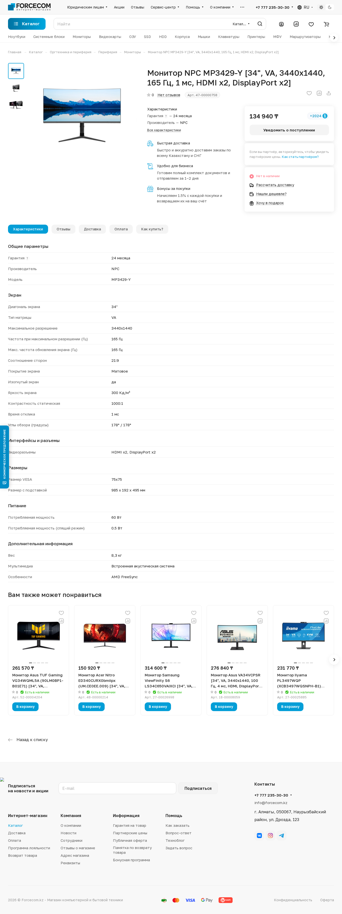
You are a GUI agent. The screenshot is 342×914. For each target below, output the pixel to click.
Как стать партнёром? (300, 157)
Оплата (121, 229)
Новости (68, 833)
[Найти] (260, 24)
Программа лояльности (29, 848)
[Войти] (281, 23)
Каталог (15, 825)
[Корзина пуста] (326, 23)
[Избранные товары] (311, 23)
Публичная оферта (130, 840)
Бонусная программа (131, 860)
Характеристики (28, 229)
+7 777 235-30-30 (272, 7)
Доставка (92, 229)
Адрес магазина (75, 855)
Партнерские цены (130, 833)
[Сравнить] (319, 93)
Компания (71, 815)
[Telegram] (281, 836)
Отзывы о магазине (78, 848)
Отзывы (63, 229)
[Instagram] (270, 836)
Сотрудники (71, 840)
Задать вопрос (178, 848)
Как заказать (177, 825)
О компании (71, 825)
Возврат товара (22, 855)
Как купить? (152, 229)
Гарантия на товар (129, 825)
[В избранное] (309, 93)
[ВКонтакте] (259, 836)
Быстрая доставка (173, 143)
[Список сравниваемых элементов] (296, 23)
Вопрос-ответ (178, 833)
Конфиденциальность (293, 900)
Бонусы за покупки (173, 188)
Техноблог (175, 840)
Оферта (327, 900)
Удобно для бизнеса (175, 166)
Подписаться (198, 788)
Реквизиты (70, 863)
